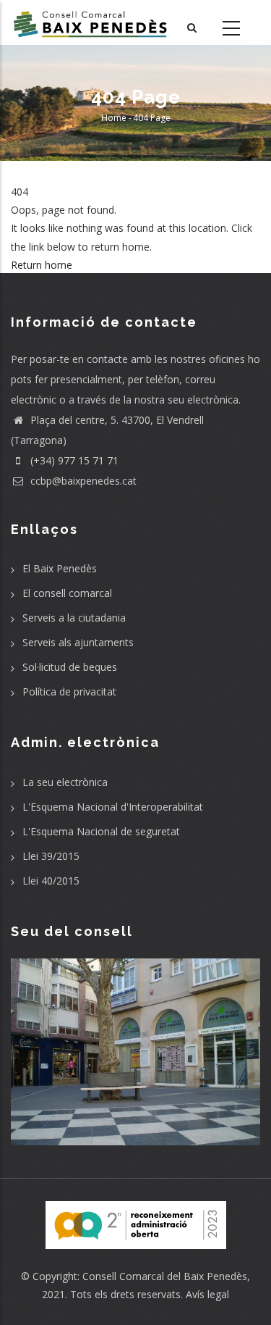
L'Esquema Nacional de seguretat (101, 831)
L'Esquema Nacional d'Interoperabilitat (112, 807)
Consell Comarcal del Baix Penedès (164, 1276)
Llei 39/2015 (50, 856)
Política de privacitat (69, 691)
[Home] (90, 22)
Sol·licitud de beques (69, 667)
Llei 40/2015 (50, 880)
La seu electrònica (65, 782)
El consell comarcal (67, 593)
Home (113, 118)
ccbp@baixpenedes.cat (82, 481)
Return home (41, 265)
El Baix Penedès (59, 568)
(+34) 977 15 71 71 (73, 460)
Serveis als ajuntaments (78, 642)
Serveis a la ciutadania (74, 617)
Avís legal (207, 1294)
